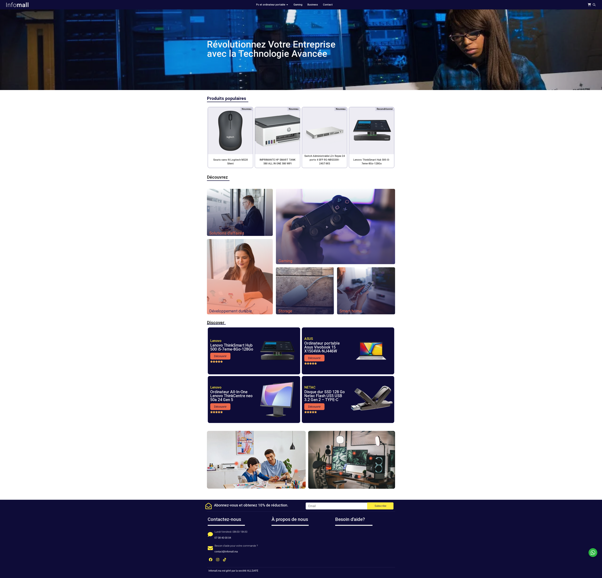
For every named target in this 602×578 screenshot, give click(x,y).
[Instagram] (218, 559)
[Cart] (589, 4)
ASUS (308, 339)
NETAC (309, 387)
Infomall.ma (215, 570)
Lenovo (215, 341)
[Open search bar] (594, 4)
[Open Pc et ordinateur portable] (287, 5)
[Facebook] (211, 559)
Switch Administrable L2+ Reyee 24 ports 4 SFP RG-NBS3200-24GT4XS (324, 159)
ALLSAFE (252, 570)
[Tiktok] (225, 559)
